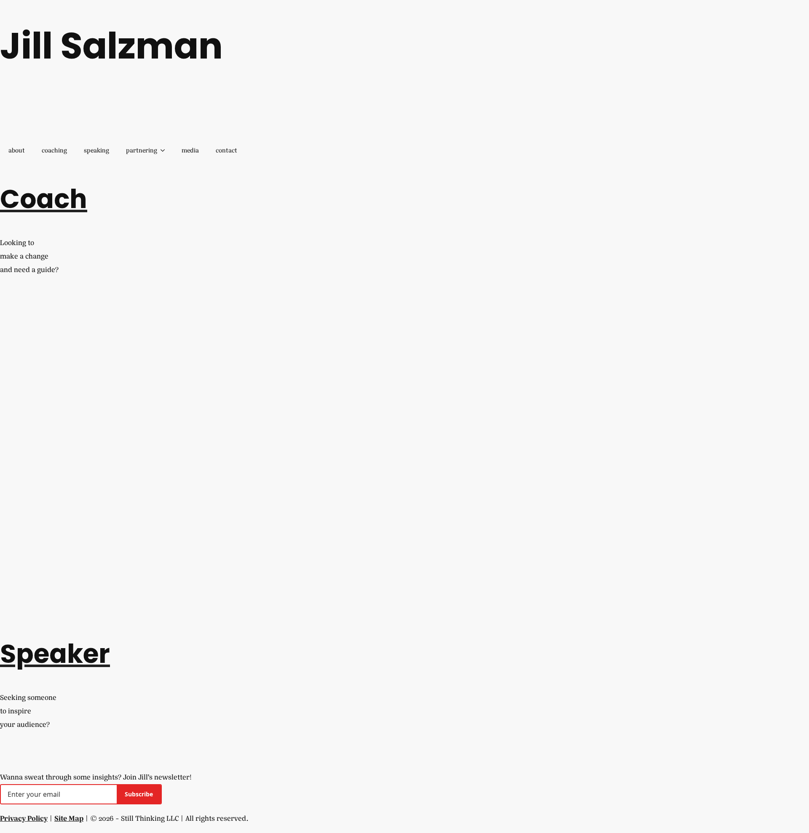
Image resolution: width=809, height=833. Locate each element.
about (16, 150)
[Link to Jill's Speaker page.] (5, 738)
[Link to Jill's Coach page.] (5, 283)
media (190, 150)
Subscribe (139, 794)
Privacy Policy (24, 818)
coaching (54, 150)
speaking (96, 150)
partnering (141, 150)
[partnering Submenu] (165, 151)
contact (226, 150)
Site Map (68, 818)
